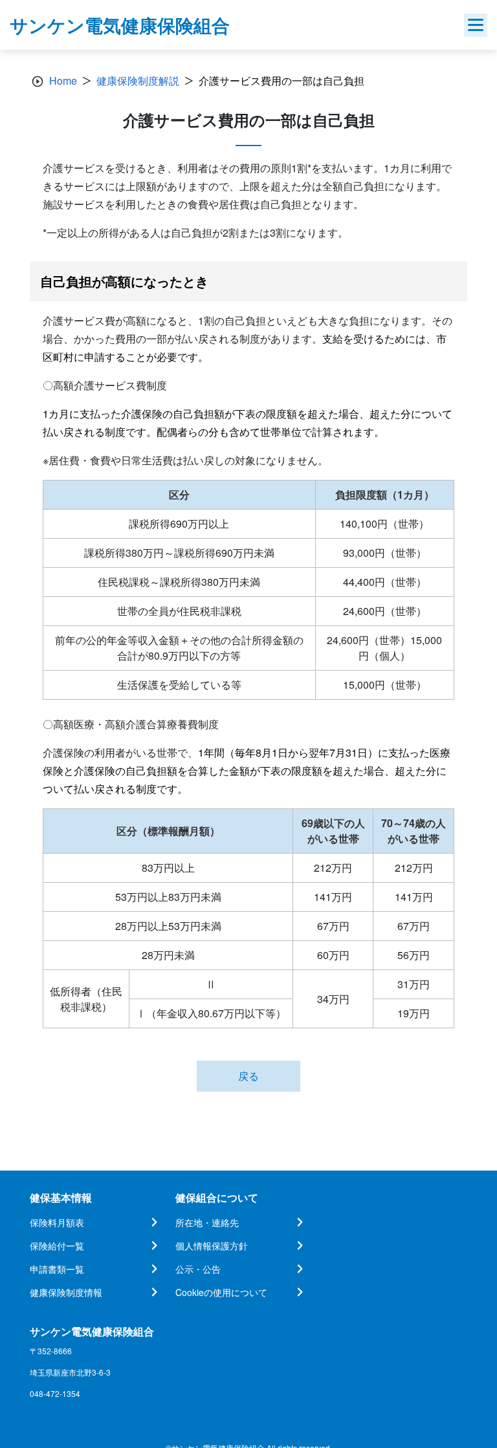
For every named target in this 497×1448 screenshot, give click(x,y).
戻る (248, 1075)
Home (63, 80)
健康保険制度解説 (137, 80)
